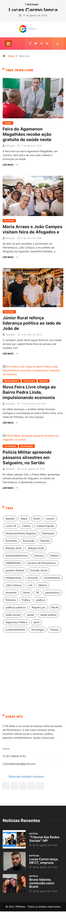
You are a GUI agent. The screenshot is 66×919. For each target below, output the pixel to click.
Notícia (33, 833)
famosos (39, 555)
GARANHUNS (13, 562)
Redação (10, 145)
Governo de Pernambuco (41, 562)
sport (36, 622)
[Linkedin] (47, 43)
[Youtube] (40, 786)
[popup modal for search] (57, 43)
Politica (26, 599)
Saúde (7, 123)
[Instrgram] (41, 43)
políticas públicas (16, 607)
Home (11, 55)
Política (9, 221)
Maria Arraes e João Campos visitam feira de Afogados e (32, 229)
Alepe (24, 518)
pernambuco (52, 592)
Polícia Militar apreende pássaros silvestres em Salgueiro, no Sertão (27, 457)
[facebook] (30, 43)
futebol (54, 555)
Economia (11, 540)
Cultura (26, 525)
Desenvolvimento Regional (21, 533)
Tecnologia (37, 629)
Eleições (45, 540)
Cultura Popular (45, 525)
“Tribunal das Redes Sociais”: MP (44, 838)
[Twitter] (35, 43)
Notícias (34, 855)
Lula (30, 585)
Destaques (27, 446)
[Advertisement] (33, 678)
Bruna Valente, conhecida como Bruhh (41, 883)
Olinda (26, 592)
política (40, 599)
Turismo (54, 629)
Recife (55, 607)
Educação (28, 540)
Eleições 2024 (14, 548)
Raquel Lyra (38, 607)
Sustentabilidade (15, 629)
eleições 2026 (36, 548)
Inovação (32, 577)
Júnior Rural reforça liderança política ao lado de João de (32, 323)
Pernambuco (11, 381)
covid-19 (11, 525)
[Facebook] (6, 786)
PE (37, 592)
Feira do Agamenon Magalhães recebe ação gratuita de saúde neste (27, 134)
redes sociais (13, 614)
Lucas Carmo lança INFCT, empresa (43, 861)
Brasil (36, 518)
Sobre (6, 748)
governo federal (15, 570)
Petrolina (29, 381)
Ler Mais (8, 164)
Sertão (43, 381)
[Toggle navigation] (8, 43)
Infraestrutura (13, 577)
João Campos (13, 585)
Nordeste (11, 592)
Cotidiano (10, 446)
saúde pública (48, 614)
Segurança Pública (16, 622)
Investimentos (52, 577)
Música (43, 585)
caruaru (50, 518)
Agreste (10, 518)
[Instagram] (31, 786)
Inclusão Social (38, 570)
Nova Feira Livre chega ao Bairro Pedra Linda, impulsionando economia (29, 392)
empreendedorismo (17, 555)
